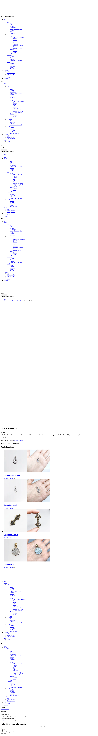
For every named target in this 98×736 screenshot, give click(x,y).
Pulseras (12, 30)
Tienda (5, 20)
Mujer (11, 36)
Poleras (14, 52)
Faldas (14, 42)
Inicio (5, 19)
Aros (11, 23)
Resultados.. (4, 150)
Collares (12, 31)
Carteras (12, 56)
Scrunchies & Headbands (16, 60)
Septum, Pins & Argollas (16, 29)
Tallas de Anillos (11, 73)
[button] (49, 81)
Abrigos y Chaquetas (18, 45)
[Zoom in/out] (5, 733)
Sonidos (12, 63)
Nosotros (6, 70)
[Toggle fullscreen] (4, 733)
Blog (5, 75)
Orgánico (19, 300)
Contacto (6, 78)
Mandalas (12, 67)
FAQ (8, 71)
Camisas (15, 51)
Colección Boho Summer (19, 37)
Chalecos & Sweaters (18, 47)
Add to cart (10, 478)
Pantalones (15, 44)
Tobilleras (12, 33)
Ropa (8, 34)
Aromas (12, 64)
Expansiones (13, 27)
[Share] (2, 733)
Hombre (12, 49)
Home (2, 300)
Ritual (8, 62)
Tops (14, 41)
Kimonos (15, 40)
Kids (11, 53)
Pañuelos (12, 59)
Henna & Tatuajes (14, 68)
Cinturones (12, 58)
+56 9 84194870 (5, 709)
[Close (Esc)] (1, 733)
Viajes (8, 77)
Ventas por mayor (11, 74)
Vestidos (15, 38)
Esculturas (12, 66)
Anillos (11, 25)
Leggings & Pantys (17, 48)
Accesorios (9, 55)
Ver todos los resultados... (7, 151)
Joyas (8, 22)
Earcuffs (12, 26)
